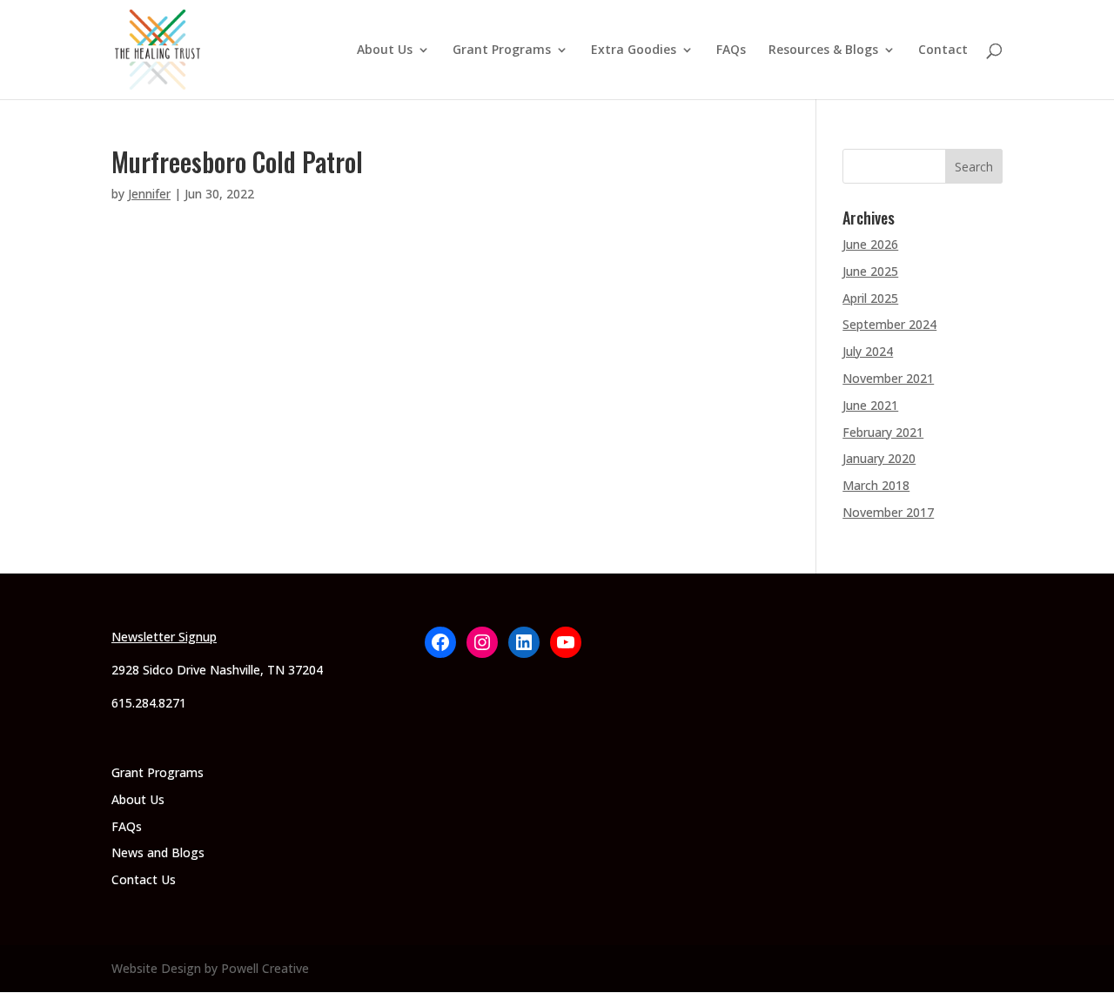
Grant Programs (502, 50)
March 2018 (875, 485)
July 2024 (867, 351)
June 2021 (870, 405)
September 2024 (889, 324)
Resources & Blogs (823, 50)
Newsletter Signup (164, 636)
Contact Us (143, 879)
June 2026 (870, 244)
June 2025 (870, 271)
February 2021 (882, 432)
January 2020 (879, 458)
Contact (943, 50)
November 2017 (888, 512)
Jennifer (149, 193)
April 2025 (870, 298)
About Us (385, 50)
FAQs (731, 50)
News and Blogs (158, 852)
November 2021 (888, 378)
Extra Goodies (633, 50)
